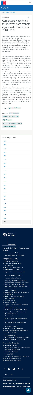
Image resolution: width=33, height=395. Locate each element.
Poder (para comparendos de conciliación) (17, 356)
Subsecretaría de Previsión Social (14, 255)
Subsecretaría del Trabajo (12, 253)
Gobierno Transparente (11, 261)
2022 (5, 156)
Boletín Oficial (9, 354)
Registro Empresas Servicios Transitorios (17, 305)
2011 (5, 196)
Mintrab (7, 250)
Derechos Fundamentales (9, 126)
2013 (5, 189)
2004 (5, 222)
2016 (5, 178)
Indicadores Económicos (12, 326)
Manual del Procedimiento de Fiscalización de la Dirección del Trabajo (17, 348)
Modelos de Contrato (11, 345)
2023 (5, 152)
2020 (5, 163)
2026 (5, 141)
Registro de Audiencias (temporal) (15, 272)
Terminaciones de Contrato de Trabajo (16, 309)
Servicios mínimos (10, 300)
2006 (5, 214)
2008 (5, 207)
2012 (5, 192)
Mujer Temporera (7, 120)
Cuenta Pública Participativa (13, 360)
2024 (5, 148)
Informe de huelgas (10, 290)
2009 (5, 203)
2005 (5, 218)
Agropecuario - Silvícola (9, 12)
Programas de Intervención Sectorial (12, 123)
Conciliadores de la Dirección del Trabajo (17, 337)
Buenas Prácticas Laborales (13, 278)
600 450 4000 (6, 383)
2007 (5, 211)
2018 (5, 170)
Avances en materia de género (14, 328)
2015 (5, 181)
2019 (5, 167)
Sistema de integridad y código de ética (16, 330)
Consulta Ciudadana (11, 335)
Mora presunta (9, 316)
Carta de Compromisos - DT (13, 358)
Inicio (2, 12)
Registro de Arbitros (10, 302)
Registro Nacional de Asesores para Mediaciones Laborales (15, 313)
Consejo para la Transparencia (14, 267)
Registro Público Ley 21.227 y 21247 (15, 339)
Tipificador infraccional (11, 352)
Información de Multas (11, 307)
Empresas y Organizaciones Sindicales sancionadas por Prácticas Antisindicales (17, 281)
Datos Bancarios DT (10, 333)
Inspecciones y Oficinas (9, 386)
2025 (5, 145)
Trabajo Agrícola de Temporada (11, 116)
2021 (5, 159)
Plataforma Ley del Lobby (12, 270)
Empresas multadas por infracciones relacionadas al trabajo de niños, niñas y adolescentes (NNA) (16, 286)
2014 (5, 185)
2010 (5, 200)
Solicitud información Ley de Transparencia (13, 264)
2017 (5, 174)
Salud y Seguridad (14, 113)
